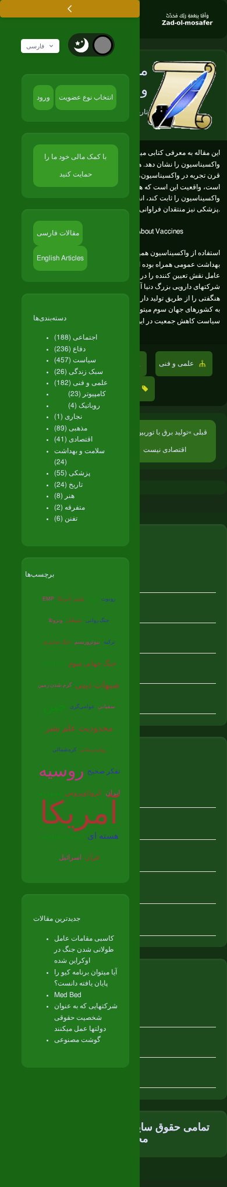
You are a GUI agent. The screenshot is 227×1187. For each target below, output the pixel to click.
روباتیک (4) (84, 405)
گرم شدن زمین (55, 685)
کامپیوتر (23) (87, 393)
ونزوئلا (55, 620)
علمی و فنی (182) (81, 382)
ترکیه (109, 642)
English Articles (60, 258)
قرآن (92, 857)
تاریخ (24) (68, 484)
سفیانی (106, 706)
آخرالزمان (53, 663)
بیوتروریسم (87, 642)
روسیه (61, 771)
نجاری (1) (68, 416)
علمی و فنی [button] (177, 363)
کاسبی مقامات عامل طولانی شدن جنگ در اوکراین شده (84, 950)
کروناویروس (83, 792)
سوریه (50, 793)
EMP (48, 599)
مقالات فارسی (58, 232)
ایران (112, 792)
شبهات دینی (97, 685)
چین (54, 706)
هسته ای (103, 836)
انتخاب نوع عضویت (86, 97)
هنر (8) (64, 495)
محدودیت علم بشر (79, 728)
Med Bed (67, 994)
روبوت (108, 599)
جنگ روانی (97, 620)
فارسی (35, 46)
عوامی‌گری (82, 706)
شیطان (74, 620)
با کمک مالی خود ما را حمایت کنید (75, 165)
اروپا (93, 599)
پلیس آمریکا (71, 599)
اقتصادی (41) (73, 439)
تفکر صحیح (103, 771)
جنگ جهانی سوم (92, 663)
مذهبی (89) (70, 428)
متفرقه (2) (69, 507)
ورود (43, 97)
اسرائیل (70, 857)
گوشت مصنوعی (77, 1039)
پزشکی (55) (72, 472)
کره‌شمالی (64, 750)
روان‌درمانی (93, 750)
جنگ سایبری (57, 642)
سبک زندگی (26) (78, 371)
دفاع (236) (70, 348)
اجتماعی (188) (75, 337)
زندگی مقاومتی (62, 835)
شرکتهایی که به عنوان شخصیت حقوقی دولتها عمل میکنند (86, 1017)
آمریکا (79, 815)
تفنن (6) (65, 518)
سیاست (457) (75, 359)
